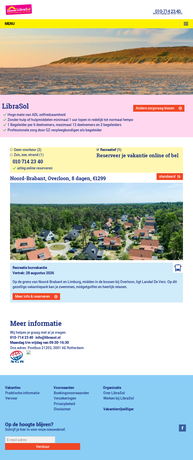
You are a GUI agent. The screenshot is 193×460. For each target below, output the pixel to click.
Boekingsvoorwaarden (71, 393)
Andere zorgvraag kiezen (155, 108)
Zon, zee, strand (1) (29, 154)
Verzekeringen (65, 398)
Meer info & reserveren (32, 296)
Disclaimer (62, 409)
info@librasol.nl (48, 337)
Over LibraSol (114, 393)
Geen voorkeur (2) (27, 149)
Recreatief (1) (110, 149)
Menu (10, 23)
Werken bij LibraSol (118, 398)
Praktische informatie (22, 393)
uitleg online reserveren (34, 168)
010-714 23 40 (167, 11)
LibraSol (15, 106)
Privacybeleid (64, 404)
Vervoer (11, 398)
